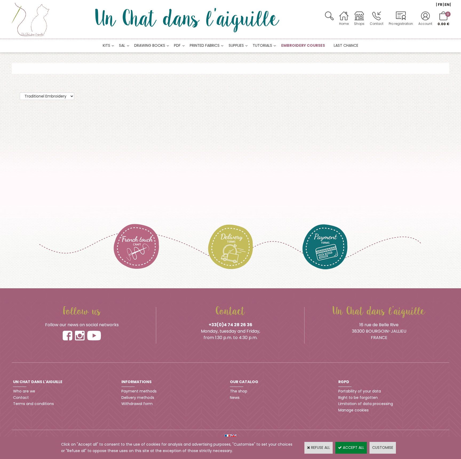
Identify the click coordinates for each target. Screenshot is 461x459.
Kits (106, 45)
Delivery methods (137, 397)
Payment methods (139, 391)
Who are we (24, 391)
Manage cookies (353, 410)
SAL (122, 45)
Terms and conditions (33, 403)
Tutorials (262, 45)
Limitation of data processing (365, 403)
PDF (177, 45)
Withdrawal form (137, 403)
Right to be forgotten (358, 397)
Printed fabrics (205, 45)
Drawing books (149, 45)
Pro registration (401, 23)
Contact (376, 23)
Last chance (346, 45)
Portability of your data (359, 391)
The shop (238, 391)
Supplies (236, 45)
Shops (359, 23)
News (235, 397)
